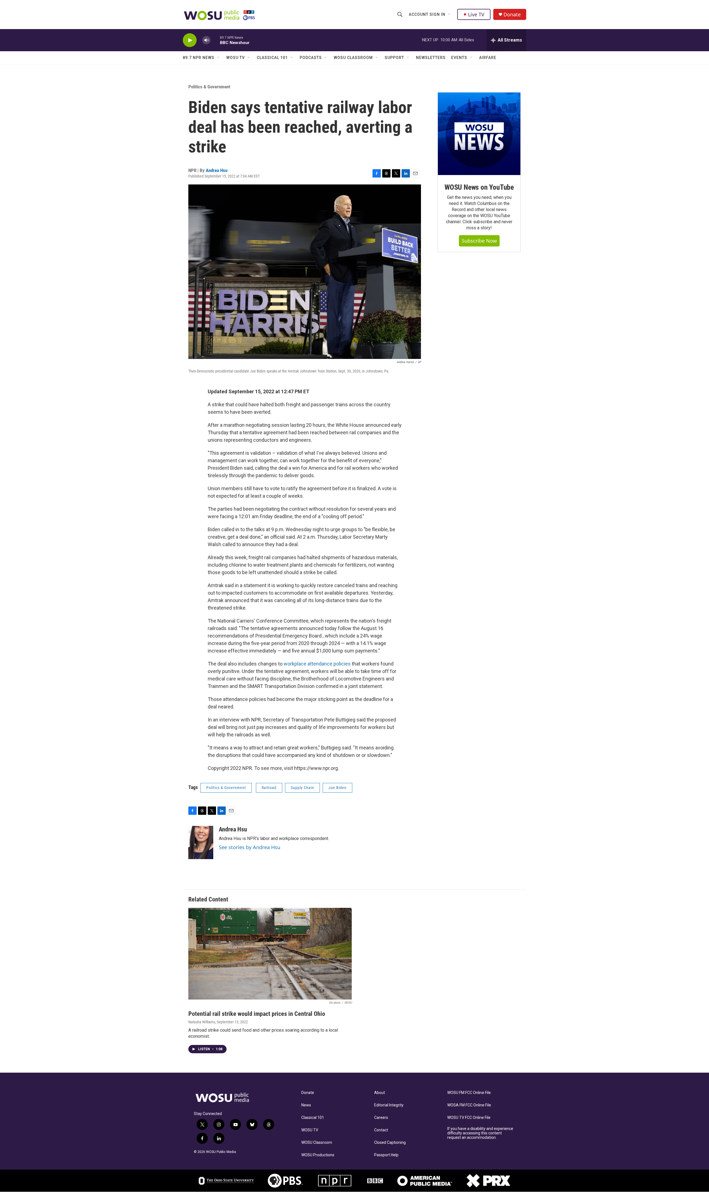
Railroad (269, 787)
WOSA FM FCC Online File (469, 1105)
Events (459, 57)
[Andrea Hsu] (200, 842)
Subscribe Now (479, 240)
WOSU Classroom (353, 57)
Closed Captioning (390, 1142)
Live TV (476, 14)
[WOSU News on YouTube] (479, 134)
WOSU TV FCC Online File (468, 1118)
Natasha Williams (201, 1022)
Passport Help (386, 1155)
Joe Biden (337, 787)
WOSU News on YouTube (479, 187)
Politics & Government (209, 86)
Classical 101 (272, 57)
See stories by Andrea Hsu (249, 847)
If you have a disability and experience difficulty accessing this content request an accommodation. (480, 1133)
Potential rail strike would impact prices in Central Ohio (256, 1013)
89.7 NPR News (198, 57)
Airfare (487, 57)
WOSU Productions (317, 1155)
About (379, 1093)
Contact (381, 1130)
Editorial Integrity (389, 1105)
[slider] (215, 40)
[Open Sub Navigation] (449, 14)
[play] (189, 40)
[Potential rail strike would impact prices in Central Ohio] (270, 954)
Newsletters (431, 57)
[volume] (206, 40)
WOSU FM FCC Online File (469, 1093)
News (306, 1105)
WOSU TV (235, 57)
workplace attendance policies (317, 664)
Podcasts (311, 57)
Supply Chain (302, 787)
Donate (512, 14)
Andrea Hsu (216, 170)
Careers (381, 1118)
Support (394, 57)
